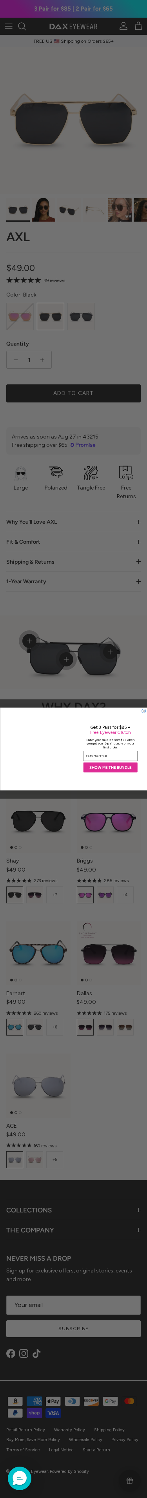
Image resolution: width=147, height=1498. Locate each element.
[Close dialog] (143, 711)
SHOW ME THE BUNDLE (110, 767)
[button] (19, 1478)
